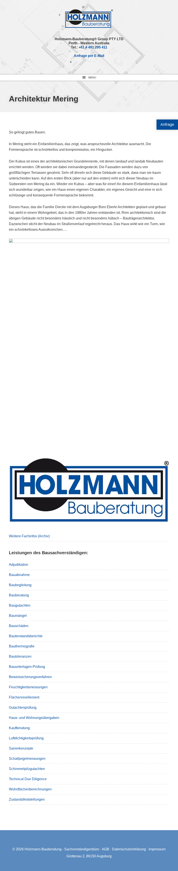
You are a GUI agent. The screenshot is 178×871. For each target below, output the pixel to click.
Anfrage (167, 124)
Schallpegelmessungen (27, 758)
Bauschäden (18, 626)
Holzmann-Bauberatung (89, 18)
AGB (105, 849)
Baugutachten (19, 605)
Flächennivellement (24, 697)
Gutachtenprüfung (22, 707)
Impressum (157, 849)
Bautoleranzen (20, 656)
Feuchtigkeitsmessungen (28, 687)
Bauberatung (19, 595)
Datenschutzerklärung (129, 849)
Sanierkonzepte (21, 748)
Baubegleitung (20, 585)
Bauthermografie (22, 646)
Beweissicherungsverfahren (30, 677)
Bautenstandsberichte (26, 636)
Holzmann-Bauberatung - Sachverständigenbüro (62, 849)
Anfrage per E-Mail (89, 56)
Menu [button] (92, 77)
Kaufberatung (19, 728)
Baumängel (18, 615)
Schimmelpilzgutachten (27, 769)
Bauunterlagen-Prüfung (27, 667)
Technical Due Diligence (28, 779)
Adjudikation (18, 564)
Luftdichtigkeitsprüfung (26, 738)
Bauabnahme (19, 575)
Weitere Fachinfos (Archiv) (29, 536)
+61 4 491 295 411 (93, 47)
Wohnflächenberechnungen (30, 789)
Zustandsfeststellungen (27, 799)
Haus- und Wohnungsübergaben (34, 718)
